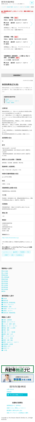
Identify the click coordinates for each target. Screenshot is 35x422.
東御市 (12, 102)
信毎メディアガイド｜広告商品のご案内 (17, 412)
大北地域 (5, 285)
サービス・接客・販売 (9, 324)
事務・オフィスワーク (9, 322)
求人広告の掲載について (16, 394)
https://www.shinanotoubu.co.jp (10, 237)
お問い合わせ (10, 389)
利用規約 (9, 391)
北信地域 (5, 289)
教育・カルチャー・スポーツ (17, 7)
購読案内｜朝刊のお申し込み (14, 410)
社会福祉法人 (19, 255)
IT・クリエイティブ (8, 336)
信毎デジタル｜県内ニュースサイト (16, 408)
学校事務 (22, 252)
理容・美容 (6, 330)
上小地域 (27, 7)
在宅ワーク (6, 348)
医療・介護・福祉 (8, 340)
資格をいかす (6, 346)
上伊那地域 (6, 277)
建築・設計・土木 (8, 334)
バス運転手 (6, 255)
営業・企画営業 (7, 320)
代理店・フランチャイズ (9, 308)
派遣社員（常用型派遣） (9, 302)
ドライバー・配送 (8, 338)
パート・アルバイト (8, 304)
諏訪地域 (5, 275)
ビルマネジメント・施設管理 (10, 252)
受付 (28, 252)
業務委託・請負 (7, 306)
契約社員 (5, 300)
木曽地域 (5, 281)
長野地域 (5, 287)
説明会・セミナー (8, 310)
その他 (5, 350)
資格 (12, 255)
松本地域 (5, 283)
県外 (4, 291)
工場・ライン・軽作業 (9, 332)
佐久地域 (5, 271)
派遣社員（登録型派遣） (9, 312)
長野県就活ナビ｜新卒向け (14, 405)
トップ (3, 7)
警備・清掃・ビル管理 (9, 328)
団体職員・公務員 (8, 344)
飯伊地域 (5, 279)
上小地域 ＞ (8, 102)
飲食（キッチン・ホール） (10, 326)
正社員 (8, 7)
